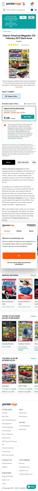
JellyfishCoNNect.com (26, 474)
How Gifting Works (24, 426)
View (3, 307)
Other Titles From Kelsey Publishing (11, 316)
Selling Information (7, 476)
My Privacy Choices (8, 455)
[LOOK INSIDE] (19, 77)
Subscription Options (15, 138)
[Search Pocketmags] (4, 10)
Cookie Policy (6, 451)
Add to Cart (10, 307)
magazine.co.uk (23, 470)
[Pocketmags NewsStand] (13, 4)
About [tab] (31, 231)
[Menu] (3, 4)
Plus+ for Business (7, 434)
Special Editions (10, 275)
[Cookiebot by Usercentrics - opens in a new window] (27, 225)
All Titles (4, 413)
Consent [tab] (7, 231)
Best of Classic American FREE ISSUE (9, 301)
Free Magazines (7, 423)
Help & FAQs (22, 413)
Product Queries (7, 463)
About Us (22, 463)
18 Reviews (25, 45)
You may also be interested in (10, 358)
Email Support (23, 416)
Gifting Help (22, 429)
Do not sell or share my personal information (19, 263)
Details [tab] (19, 231)
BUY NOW (27, 117)
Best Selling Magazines (9, 420)
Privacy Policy (6, 438)
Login (3, 483)
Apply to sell (5, 480)
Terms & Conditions (8, 448)
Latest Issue (7, 31)
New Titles (5, 416)
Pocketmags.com (24, 467)
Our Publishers (6, 430)
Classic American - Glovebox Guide (25, 301)
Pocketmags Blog (7, 427)
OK (19, 256)
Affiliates (4, 467)
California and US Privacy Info (9, 443)
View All (33, 275)
